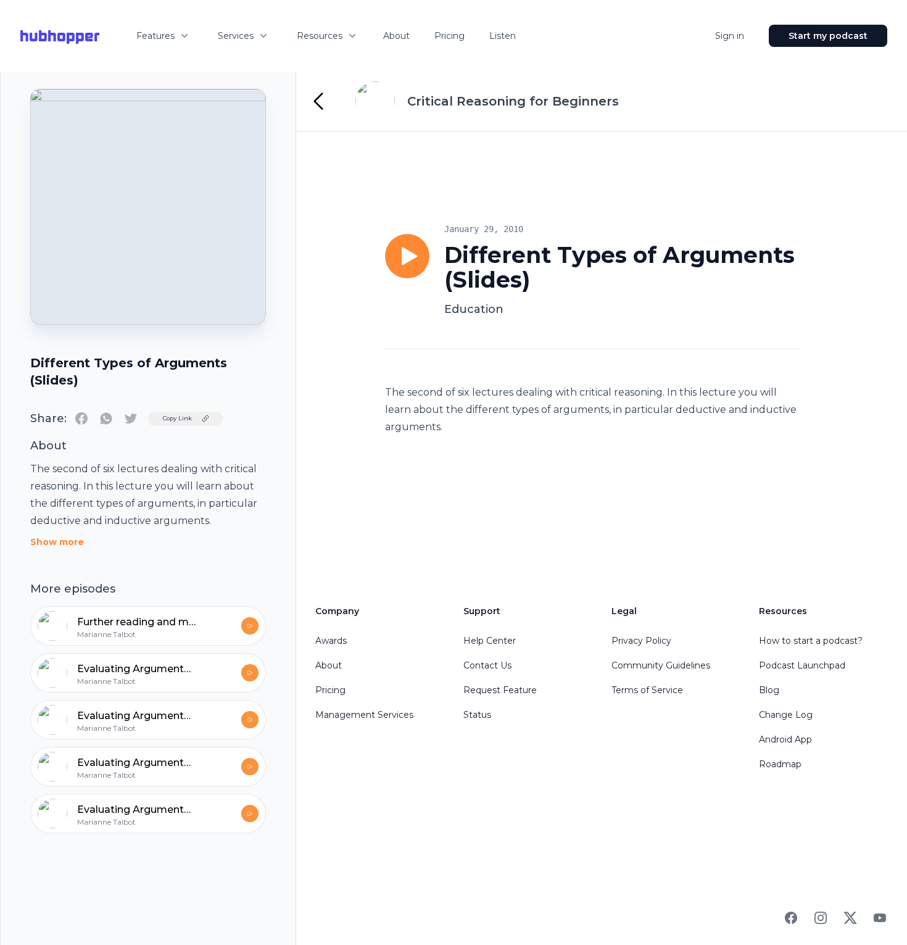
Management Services (364, 714)
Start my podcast (828, 35)
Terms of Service (647, 690)
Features (155, 35)
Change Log (786, 714)
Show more (57, 541)
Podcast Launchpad (802, 665)
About (396, 35)
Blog (769, 690)
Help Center (489, 640)
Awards (331, 640)
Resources (319, 35)
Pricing (449, 35)
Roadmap (780, 764)
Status (477, 714)
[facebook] (81, 418)
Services (236, 35)
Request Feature (500, 690)
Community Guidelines (660, 665)
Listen (502, 35)
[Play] (407, 256)
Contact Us (487, 665)
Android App (785, 739)
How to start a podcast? (811, 640)
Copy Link (177, 418)
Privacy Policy (641, 640)
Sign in (729, 35)
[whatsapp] (106, 418)
